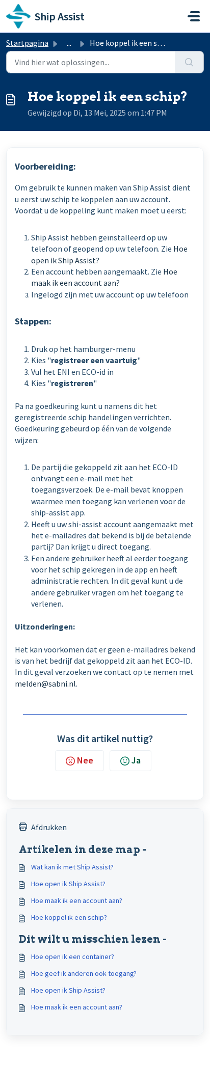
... (69, 43)
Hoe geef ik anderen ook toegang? (84, 973)
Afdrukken (49, 827)
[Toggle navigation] (193, 16)
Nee (85, 760)
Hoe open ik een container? (72, 956)
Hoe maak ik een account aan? (76, 900)
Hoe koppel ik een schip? (69, 917)
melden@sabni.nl (45, 683)
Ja (136, 760)
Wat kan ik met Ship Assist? (72, 866)
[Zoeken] (189, 62)
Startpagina (27, 43)
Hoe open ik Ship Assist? (68, 883)
